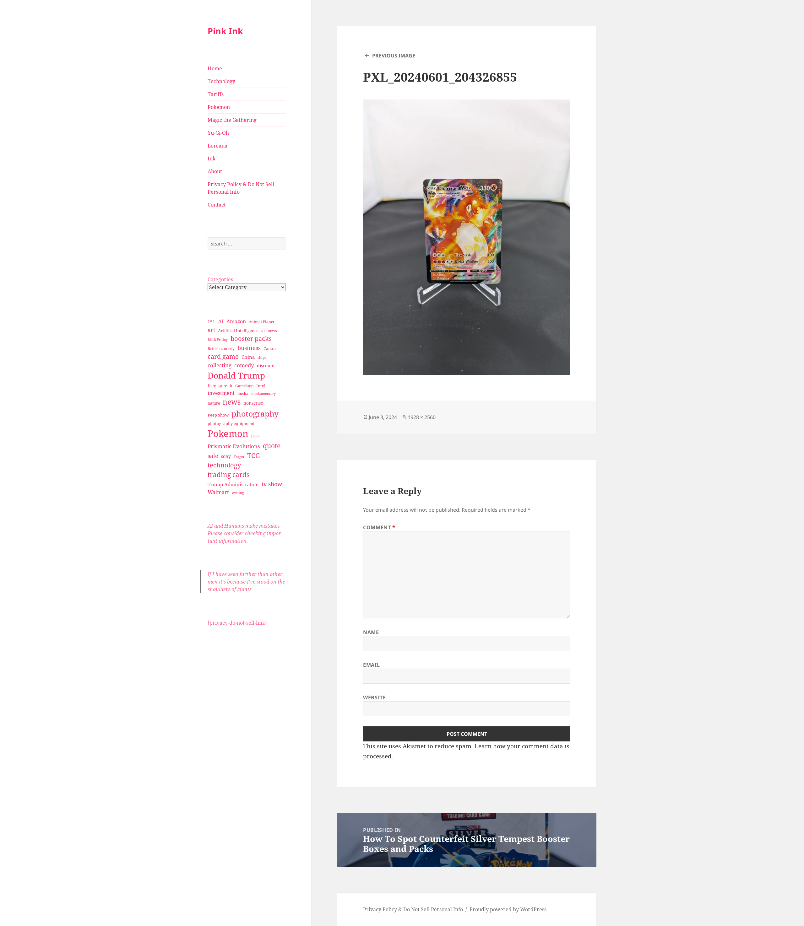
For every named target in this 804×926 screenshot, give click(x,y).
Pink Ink (225, 31)
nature (214, 403)
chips (262, 357)
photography (255, 413)
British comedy (221, 348)
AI (221, 321)
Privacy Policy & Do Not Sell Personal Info (241, 188)
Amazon (236, 321)
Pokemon (219, 107)
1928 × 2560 (422, 417)
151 (211, 322)
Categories (220, 279)
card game (223, 356)
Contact (217, 204)
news (232, 402)
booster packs (251, 338)
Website (374, 697)
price (255, 435)
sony (226, 456)
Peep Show (218, 415)
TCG (253, 455)
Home (215, 68)
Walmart (218, 492)
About (215, 171)
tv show (272, 484)
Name (371, 632)
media (242, 393)
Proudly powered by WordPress (508, 909)
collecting (219, 365)
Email (371, 664)
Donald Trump (236, 375)
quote (271, 445)
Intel (260, 386)
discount (266, 366)
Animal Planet (261, 322)
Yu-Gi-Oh (218, 132)
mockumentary (263, 393)
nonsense (253, 403)
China (248, 356)
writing (238, 492)
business (249, 348)
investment (221, 393)
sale (213, 456)
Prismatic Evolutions (234, 446)
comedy (244, 365)
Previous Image (393, 55)
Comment (379, 527)
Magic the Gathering (232, 119)
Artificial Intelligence (238, 330)
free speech (220, 386)
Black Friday (218, 339)
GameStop (244, 386)
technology (224, 465)
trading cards (228, 474)
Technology (221, 81)
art (211, 330)
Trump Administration (233, 484)
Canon (269, 348)
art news (269, 330)
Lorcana (217, 145)
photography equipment (231, 423)
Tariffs (216, 94)
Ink (211, 158)
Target (239, 457)
